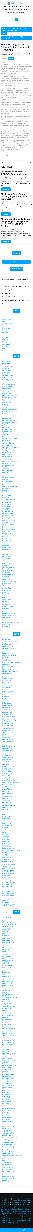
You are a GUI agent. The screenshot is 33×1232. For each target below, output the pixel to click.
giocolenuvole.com (7, 965)
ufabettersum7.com (7, 884)
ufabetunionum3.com (8, 1040)
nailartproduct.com (7, 992)
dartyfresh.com (6, 956)
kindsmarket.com (7, 490)
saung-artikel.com (7, 711)
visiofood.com (6, 1105)
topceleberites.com (7, 1037)
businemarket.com (7, 723)
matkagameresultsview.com (10, 438)
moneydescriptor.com (8, 727)
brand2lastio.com (7, 467)
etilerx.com (5, 1062)
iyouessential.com (7, 967)
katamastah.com (6, 807)
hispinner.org (6, 442)
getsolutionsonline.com (8, 440)
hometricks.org (6, 834)
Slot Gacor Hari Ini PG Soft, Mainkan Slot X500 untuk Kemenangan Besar (16, 9)
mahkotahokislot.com (8, 775)
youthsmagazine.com (8, 728)
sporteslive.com (6, 743)
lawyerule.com (6, 527)
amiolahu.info (6, 553)
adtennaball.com (7, 433)
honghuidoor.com (7, 424)
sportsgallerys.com (7, 750)
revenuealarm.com (7, 1173)
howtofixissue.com (7, 386)
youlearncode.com (7, 971)
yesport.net (5, 698)
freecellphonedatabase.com (10, 671)
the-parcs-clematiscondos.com (10, 641)
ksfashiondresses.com (8, 795)
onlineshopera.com (7, 954)
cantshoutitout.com (7, 379)
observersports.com (7, 714)
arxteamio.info (6, 816)
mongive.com (6, 436)
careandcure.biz (6, 827)
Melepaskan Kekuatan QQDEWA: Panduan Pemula (14, 172)
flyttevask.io (5, 610)
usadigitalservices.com (8, 468)
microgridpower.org (7, 838)
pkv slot (4, 327)
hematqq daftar (10, 1211)
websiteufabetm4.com (8, 1053)
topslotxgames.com (7, 411)
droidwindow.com (7, 1107)
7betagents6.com (7, 1012)
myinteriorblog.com (7, 1112)
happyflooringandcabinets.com (10, 782)
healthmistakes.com (7, 793)
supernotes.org (6, 802)
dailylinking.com (6, 962)
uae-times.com (6, 361)
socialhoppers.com (7, 470)
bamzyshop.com (6, 1117)
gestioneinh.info (6, 1094)
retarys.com (5, 689)
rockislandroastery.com (8, 1169)
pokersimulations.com (8, 1028)
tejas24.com (5, 536)
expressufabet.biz (7, 381)
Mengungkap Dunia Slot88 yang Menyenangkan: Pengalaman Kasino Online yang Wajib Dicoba (16, 222)
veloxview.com (6, 900)
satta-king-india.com (8, 1005)
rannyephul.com (6, 508)
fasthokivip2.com (7, 712)
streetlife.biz (5, 595)
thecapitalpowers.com (8, 870)
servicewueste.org (7, 402)
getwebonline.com (7, 476)
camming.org (6, 928)
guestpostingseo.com (8, 648)
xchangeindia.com (7, 1141)
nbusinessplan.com (7, 375)
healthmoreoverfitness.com (10, 409)
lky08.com (5, 479)
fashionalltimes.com (7, 1150)
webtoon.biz (5, 734)
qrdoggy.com (6, 786)
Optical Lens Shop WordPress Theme (12, 1230)
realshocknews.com (7, 789)
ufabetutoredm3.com (8, 895)
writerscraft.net (6, 459)
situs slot (4, 335)
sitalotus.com (6, 800)
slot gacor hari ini (23, 1200)
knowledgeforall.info (8, 465)
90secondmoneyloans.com (9, 997)
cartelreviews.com (7, 989)
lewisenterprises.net (7, 958)
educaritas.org (6, 946)
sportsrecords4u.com (8, 1035)
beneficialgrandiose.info (9, 567)
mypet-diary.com (7, 495)
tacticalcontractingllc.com (9, 868)
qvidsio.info (5, 576)
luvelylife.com (6, 492)
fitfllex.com (5, 485)
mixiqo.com (5, 839)
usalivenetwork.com (7, 666)
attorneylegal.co (6, 761)
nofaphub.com (6, 938)
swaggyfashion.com (7, 511)
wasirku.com (5, 535)
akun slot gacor (6, 316)
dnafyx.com (5, 963)
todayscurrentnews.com (9, 873)
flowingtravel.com (7, 426)
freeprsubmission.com (8, 1108)
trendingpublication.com (9, 879)
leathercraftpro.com (7, 836)
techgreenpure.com (7, 985)
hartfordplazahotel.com (8, 613)
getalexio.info (6, 818)
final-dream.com (6, 1090)
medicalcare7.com (7, 431)
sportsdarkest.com (7, 732)
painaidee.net (6, 730)
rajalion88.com (6, 929)
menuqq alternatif (6, 1199)
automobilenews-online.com (10, 1148)
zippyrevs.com (6, 404)
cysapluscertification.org (9, 581)
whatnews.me (6, 1089)
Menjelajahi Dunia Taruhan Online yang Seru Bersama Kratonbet (14, 196)
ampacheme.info (7, 554)
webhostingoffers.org (8, 978)
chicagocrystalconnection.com (10, 622)
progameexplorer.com (8, 1167)
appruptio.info (6, 628)
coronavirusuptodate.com (9, 1014)
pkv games (21, 1199)
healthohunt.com (7, 1067)
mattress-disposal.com (8, 780)
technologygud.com (7, 788)
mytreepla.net (6, 1026)
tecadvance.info (6, 549)
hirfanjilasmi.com (7, 832)
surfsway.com (6, 990)
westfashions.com (7, 501)
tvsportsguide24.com (8, 766)
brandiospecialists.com (8, 429)
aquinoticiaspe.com (7, 718)
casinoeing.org (6, 592)
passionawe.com (7, 845)
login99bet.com (6, 921)
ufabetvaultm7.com (7, 1044)
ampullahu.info (6, 556)
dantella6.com (6, 415)
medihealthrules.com (8, 1126)
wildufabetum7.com (7, 906)
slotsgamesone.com (7, 417)
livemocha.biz (6, 594)
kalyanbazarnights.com (8, 420)
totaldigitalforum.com (8, 1151)
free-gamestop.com (7, 677)
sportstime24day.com (8, 741)
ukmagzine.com (6, 680)
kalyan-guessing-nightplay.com (10, 447)
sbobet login (28, 1218)
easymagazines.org (7, 830)
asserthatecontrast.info (8, 560)
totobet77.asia (6, 875)
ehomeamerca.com (7, 981)
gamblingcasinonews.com (9, 395)
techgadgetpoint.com (8, 764)
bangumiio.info (6, 563)
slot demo (5, 318)
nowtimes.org (6, 590)
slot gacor (26, 1202)
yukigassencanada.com (8, 1006)
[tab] (16, 19)
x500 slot (3, 1206)
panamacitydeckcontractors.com (11, 499)
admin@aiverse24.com (20, 53)
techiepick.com (6, 1116)
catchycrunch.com (7, 937)
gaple (3, 321)
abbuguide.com (6, 974)
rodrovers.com (6, 1001)
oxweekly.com (6, 497)
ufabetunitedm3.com (8, 889)
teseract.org (5, 1099)
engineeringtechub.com (8, 757)
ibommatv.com (6, 370)
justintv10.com (6, 526)
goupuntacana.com (7, 931)
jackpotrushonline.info (8, 668)
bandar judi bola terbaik (9, 325)
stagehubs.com (6, 917)
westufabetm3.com (7, 902)
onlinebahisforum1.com (9, 924)
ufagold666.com (6, 1110)
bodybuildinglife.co (7, 784)
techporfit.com (6, 372)
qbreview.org (6, 400)
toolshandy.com (6, 502)
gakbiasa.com (6, 619)
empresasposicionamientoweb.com (12, 1155)
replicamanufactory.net (8, 1030)
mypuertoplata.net (7, 383)
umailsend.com (6, 687)
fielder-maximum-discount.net (10, 483)
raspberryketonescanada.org (10, 1125)
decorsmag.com (6, 393)
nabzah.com (5, 434)
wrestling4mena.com (8, 463)
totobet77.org (6, 877)
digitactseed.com (7, 994)
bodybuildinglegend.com (9, 517)
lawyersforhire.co (7, 721)
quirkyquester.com (7, 854)
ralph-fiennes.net (7, 481)
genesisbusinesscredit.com (9, 486)
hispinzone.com (6, 418)
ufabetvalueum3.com (8, 1042)
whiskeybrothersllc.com (8, 904)
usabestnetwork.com (8, 684)
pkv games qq (22, 1211)
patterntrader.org (7, 796)
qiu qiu (4, 348)
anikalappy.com (6, 1057)
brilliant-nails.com (7, 519)
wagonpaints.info (7, 1082)
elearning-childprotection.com (10, 461)
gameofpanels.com (7, 449)
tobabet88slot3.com (7, 872)
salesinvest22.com (7, 1098)
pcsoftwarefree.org (7, 960)
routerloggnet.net (7, 413)
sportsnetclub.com (7, 703)
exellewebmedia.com (8, 675)
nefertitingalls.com (7, 940)
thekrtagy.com (6, 1139)
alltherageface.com (7, 1164)
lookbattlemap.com (7, 694)
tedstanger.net (6, 1076)
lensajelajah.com (7, 947)
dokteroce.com (6, 522)
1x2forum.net (6, 919)
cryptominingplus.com (8, 716)
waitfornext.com (6, 1083)
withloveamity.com (7, 969)
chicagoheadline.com (8, 926)
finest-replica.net (7, 1092)
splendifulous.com (7, 1033)
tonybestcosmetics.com (8, 1157)
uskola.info (5, 1080)
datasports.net (6, 754)
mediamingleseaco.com (8, 529)
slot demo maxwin (7, 323)
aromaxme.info (6, 558)
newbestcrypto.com (7, 705)
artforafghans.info (7, 542)
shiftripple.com (6, 857)
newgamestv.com (7, 748)
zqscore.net (5, 809)
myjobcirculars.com (7, 408)
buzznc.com (5, 1158)
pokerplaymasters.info (8, 652)
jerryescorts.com (7, 759)
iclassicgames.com (7, 709)
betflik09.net (5, 949)
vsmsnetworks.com (7, 366)
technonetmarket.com (8, 1074)
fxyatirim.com (6, 972)
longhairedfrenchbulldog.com (10, 720)
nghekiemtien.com (7, 533)
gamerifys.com (6, 363)
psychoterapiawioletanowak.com (11, 850)
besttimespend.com (7, 825)
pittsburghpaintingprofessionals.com (12, 847)
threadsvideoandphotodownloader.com (13, 662)
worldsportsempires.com (9, 804)
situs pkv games (6, 319)
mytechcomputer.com (8, 1178)
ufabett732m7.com (7, 1103)
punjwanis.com (6, 639)
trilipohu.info (6, 626)
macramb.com (6, 494)
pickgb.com (5, 791)
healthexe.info (6, 545)
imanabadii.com (6, 624)
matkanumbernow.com (8, 406)
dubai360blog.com (7, 770)
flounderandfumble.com (9, 1065)
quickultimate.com (7, 852)
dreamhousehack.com (8, 1144)
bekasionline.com (7, 374)
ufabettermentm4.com (8, 882)
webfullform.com (7, 390)
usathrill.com (6, 1128)
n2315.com (5, 474)
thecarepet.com (6, 644)
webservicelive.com (7, 1184)
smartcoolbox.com (7, 861)
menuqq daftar (19, 1209)
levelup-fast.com (6, 1024)
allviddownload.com (8, 391)
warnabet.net (6, 603)
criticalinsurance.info (8, 443)
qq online (5, 330)
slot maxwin (14, 1204)
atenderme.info (6, 562)
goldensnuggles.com (8, 693)
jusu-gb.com (5, 643)
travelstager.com (7, 504)
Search (16, 253)
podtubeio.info (6, 572)
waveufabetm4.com (7, 1049)
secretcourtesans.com (8, 922)
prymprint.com (6, 821)
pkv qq (4, 1213)
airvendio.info (6, 544)
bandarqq (5, 332)
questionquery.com (7, 515)
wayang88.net (6, 1051)
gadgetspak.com (6, 1017)
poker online (5, 1222)
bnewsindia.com (6, 1114)
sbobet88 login (10, 1218)
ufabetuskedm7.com (8, 893)
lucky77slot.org (6, 771)
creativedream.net (7, 472)
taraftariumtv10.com (8, 513)
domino (4, 346)
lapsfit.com (5, 1022)
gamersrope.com (7, 673)
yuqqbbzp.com (6, 1010)
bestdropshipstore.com (8, 987)
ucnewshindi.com (7, 669)
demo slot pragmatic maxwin (15, 1206)
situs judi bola (19, 1218)
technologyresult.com (8, 976)
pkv (3, 350)
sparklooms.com (7, 866)
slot (7, 156)
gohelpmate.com (7, 456)
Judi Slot (4, 34)
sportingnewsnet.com (8, 739)
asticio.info (5, 813)
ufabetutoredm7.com (8, 897)
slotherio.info (6, 579)
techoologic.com (6, 1123)
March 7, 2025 (7, 53)
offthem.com (5, 368)
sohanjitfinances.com (8, 863)
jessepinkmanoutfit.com (9, 686)
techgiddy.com (6, 664)
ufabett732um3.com (8, 1078)
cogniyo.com (5, 829)
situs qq (13, 1220)
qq (3, 334)
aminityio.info (6, 551)
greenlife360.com (7, 377)
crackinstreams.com (7, 1015)
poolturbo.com (6, 538)
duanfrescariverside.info (9, 1060)
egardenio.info (6, 814)
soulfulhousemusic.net (8, 864)
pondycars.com (6, 1119)
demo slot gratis (6, 343)
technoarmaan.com (7, 1153)
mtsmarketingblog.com (8, 531)
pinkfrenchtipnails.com (8, 746)
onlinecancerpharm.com (9, 777)
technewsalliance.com (8, 1073)
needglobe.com (6, 841)
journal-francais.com (8, 524)
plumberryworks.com (8, 848)
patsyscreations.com (8, 942)
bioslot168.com (6, 1180)
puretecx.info (6, 547)
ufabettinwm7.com (7, 886)
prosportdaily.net (7, 1096)
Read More (7, 189)
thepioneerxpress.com (8, 384)
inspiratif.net (5, 365)
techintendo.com (7, 983)
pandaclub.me (6, 608)
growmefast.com (7, 773)
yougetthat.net (6, 702)
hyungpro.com (6, 737)
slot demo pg (6, 344)
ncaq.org (4, 951)
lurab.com (5, 1175)
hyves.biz (4, 597)
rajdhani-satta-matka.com (9, 458)
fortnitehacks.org (7, 583)
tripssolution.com (7, 1003)
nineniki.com (5, 427)
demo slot (7, 1202)
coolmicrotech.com (7, 1142)
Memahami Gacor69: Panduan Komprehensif (14, 297)
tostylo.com (5, 700)
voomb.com (5, 762)
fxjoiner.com (5, 1160)
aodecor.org (5, 587)
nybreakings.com (7, 1135)
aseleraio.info (6, 811)
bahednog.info (6, 657)
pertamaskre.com (7, 660)
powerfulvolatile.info (8, 574)
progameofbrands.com (8, 399)
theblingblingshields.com (9, 745)
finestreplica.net (6, 1064)
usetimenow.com (7, 452)
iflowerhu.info (6, 621)
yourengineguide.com (8, 1133)
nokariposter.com (7, 445)
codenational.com (7, 1166)
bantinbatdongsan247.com (9, 655)
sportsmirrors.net (7, 752)
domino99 (5, 337)
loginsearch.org (6, 585)
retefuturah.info (6, 1069)
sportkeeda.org (6, 823)
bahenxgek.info (6, 659)
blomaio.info (5, 569)
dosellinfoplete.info (7, 570)
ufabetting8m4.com (7, 1039)
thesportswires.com (7, 736)
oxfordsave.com (6, 707)
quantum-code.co (7, 1087)
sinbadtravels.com (7, 678)
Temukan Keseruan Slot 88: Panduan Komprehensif (16, 286)
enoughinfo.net (6, 599)
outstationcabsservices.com (10, 1137)
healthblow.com (6, 454)
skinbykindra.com (7, 1162)
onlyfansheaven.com (8, 477)
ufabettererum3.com (8, 881)
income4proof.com (7, 944)
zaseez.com (5, 935)
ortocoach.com (6, 843)
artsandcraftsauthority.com (9, 1182)
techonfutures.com (7, 1121)
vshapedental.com (7, 1130)
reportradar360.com (8, 510)
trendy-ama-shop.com (8, 1101)
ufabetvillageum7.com (8, 1046)
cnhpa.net (5, 798)
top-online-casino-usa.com (9, 422)
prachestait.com (6, 540)
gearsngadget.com (7, 1019)
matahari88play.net (7, 725)
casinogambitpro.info (8, 650)
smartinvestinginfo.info (8, 1071)
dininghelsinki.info (7, 1058)
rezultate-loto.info (7, 1031)
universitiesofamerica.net (9, 397)
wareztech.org (6, 682)
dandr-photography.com (9, 520)
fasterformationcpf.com (8, 691)
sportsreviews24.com (8, 768)
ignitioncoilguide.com (8, 1176)
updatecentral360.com (8, 805)
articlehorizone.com (7, 1008)
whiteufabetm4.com (7, 1055)
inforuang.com (6, 488)
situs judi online (6, 328)
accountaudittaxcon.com (9, 820)
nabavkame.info (6, 617)
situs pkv (14, 1199)
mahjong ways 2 (10, 1208)
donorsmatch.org (7, 588)
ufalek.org (5, 779)
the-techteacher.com (8, 1146)
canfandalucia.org (7, 1132)
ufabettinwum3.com (8, 888)
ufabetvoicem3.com (7, 1048)
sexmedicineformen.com (9, 856)
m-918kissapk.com (7, 615)
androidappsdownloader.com (10, 451)
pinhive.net (5, 601)
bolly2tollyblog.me (7, 606)
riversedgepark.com (7, 933)
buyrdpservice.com (7, 696)
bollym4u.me (6, 604)
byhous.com (5, 612)
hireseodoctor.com (7, 1021)
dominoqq (4, 1209)
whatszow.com (6, 980)
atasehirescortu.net (7, 755)
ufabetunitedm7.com (8, 891)
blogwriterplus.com (7, 646)
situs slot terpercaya (16, 1202)
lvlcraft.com (5, 996)
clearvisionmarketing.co (8, 1085)
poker (3, 1215)
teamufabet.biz (6, 388)
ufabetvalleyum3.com (8, 898)
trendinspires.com (7, 506)
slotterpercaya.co (7, 859)
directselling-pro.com (8, 1171)
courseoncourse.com (8, 653)
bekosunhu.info (6, 565)
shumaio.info (6, 578)
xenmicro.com (6, 953)
